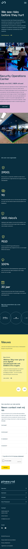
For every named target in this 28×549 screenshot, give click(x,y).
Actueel (3, 421)
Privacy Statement (5, 543)
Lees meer (5, 106)
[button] (18, 389)
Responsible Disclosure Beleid (8, 540)
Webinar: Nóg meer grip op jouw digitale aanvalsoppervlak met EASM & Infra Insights (13, 362)
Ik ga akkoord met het (13, 456)
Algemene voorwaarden (7, 545)
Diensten (3, 488)
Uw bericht (4, 445)
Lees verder (6, 378)
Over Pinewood (5, 35)
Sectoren (3, 492)
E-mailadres (4, 439)
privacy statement (19, 456)
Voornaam (4, 425)
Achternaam (4, 432)
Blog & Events (6, 357)
